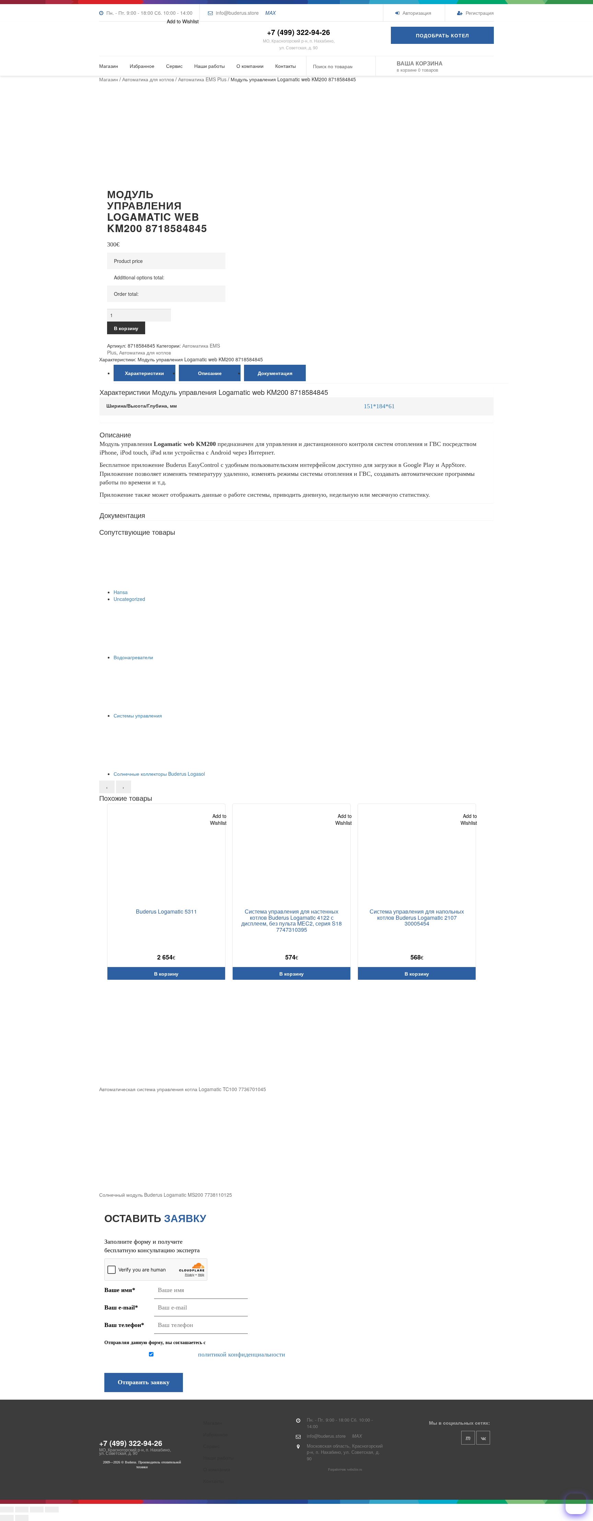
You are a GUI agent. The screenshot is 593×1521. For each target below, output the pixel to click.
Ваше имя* (119, 1290)
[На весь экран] (22, 1509)
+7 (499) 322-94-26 (298, 32)
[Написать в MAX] (576, 1504)
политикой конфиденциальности (241, 1354)
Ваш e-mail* (121, 1307)
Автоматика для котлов (148, 79)
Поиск (365, 66)
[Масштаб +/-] (7, 1509)
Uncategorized (129, 598)
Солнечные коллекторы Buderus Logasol (159, 773)
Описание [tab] (210, 373)
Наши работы (209, 65)
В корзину (126, 328)
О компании (250, 65)
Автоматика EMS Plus (202, 79)
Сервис (174, 65)
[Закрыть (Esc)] (52, 1509)
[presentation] (107, 787)
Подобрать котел (442, 35)
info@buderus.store (237, 12)
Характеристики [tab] (144, 373)
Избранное (142, 65)
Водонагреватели (133, 657)
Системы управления (138, 715)
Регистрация (479, 12)
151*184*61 (379, 406)
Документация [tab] (275, 373)
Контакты (285, 65)
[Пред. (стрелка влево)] (7, 1518)
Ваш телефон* (124, 1324)
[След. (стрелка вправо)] (22, 1518)
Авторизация (416, 12)
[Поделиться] (37, 1509)
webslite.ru (354, 1469)
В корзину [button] (166, 973)
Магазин (108, 65)
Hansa (121, 592)
